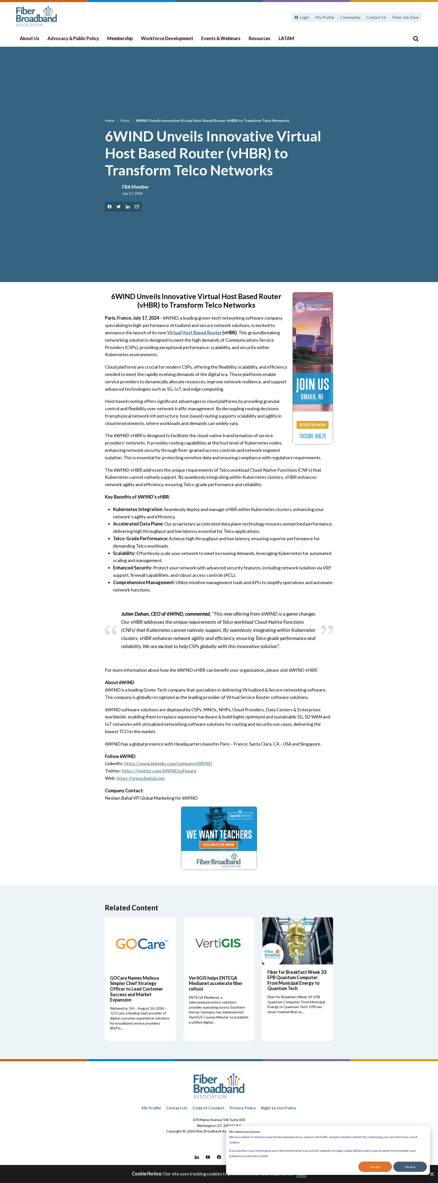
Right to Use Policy (278, 1107)
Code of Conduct (208, 1107)
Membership (120, 38)
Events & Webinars (221, 38)
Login (304, 17)
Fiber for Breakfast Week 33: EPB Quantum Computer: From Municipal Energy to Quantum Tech (297, 980)
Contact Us (376, 17)
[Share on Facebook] (109, 206)
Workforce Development (167, 38)
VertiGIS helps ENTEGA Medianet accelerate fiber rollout (216, 983)
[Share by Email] (136, 206)
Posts (125, 120)
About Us (29, 38)
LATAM (286, 38)
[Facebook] (219, 1157)
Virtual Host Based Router (194, 332)
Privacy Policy (243, 1107)
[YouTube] (207, 1157)
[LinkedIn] (196, 1157)
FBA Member (135, 187)
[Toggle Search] (416, 38)
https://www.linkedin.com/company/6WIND (168, 763)
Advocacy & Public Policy (73, 38)
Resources (259, 38)
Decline (410, 1167)
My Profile (324, 17)
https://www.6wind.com (141, 778)
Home (110, 120)
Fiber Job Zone (405, 17)
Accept (375, 1167)
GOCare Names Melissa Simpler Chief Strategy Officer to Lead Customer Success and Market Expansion (136, 989)
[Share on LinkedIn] (127, 206)
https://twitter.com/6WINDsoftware (159, 771)
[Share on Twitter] (118, 206)
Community (350, 17)
